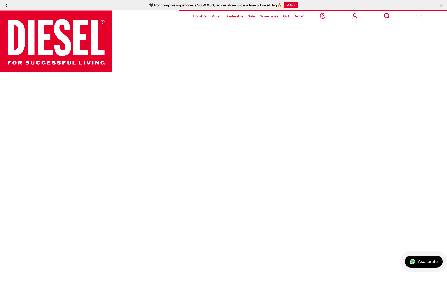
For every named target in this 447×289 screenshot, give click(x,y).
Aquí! (291, 5)
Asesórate (427, 261)
